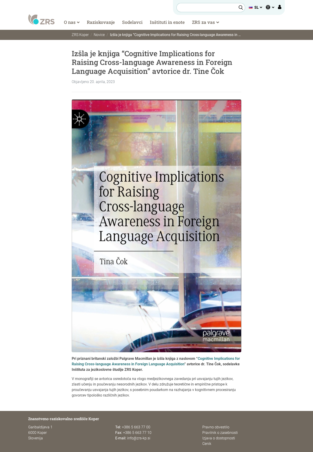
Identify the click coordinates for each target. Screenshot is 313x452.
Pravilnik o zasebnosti (220, 432)
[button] (255, 7)
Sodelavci (132, 22)
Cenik (206, 443)
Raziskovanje (101, 22)
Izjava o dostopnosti (218, 438)
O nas (70, 22)
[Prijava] (279, 7)
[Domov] (41, 19)
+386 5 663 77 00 (136, 427)
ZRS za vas (203, 22)
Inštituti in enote (167, 22)
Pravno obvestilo (215, 427)
